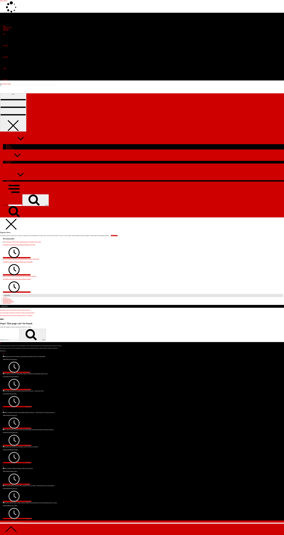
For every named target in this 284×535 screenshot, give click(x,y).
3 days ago (27, 257)
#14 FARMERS (7, 299)
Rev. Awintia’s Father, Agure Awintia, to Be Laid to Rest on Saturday (17, 279)
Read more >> (3, 350)
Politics (4, 160)
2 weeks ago (28, 428)
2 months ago (28, 406)
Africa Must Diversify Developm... (10, 393)
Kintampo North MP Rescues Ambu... (10, 449)
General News (6, 143)
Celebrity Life (9, 180)
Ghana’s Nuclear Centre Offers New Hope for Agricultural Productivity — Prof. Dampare (16, 315)
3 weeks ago (28, 445)
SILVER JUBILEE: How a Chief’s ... (10, 505)
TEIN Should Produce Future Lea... (10, 488)
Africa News (6, 166)
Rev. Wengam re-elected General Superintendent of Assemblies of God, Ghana (19, 244)
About (4, 26)
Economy (8, 162)
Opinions (5, 182)
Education (8, 147)
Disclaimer (6, 30)
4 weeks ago (28, 462)
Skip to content (3, 0)
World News (6, 168)
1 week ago (28, 389)
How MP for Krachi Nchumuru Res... (10, 432)
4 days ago (27, 274)
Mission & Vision (7, 27)
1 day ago (27, 372)
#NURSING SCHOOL (8, 301)
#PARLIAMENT (7, 303)
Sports (4, 165)
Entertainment (6, 179)
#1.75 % (5, 297)
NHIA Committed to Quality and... (10, 415)
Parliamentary (9, 161)
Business (5, 164)
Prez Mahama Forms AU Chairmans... (11, 376)
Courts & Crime (9, 148)
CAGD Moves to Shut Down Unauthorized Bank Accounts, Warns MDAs (18, 261)
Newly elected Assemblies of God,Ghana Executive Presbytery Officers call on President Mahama (17, 312)
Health (7, 144)
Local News (9, 146)
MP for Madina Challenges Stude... (10, 471)
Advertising (6, 29)
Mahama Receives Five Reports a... (10, 359)
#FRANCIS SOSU (7, 300)
